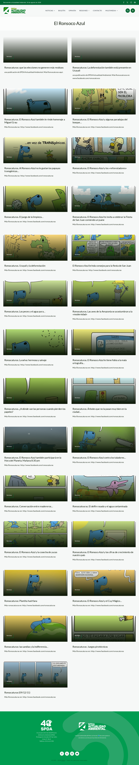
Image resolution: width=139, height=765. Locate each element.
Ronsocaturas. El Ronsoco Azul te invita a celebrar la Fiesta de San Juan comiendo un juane (102, 218)
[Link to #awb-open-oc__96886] (128, 10)
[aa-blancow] (92, 723)
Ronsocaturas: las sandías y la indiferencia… (26, 646)
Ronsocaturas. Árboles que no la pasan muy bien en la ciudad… (99, 410)
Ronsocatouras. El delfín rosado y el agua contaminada (100, 506)
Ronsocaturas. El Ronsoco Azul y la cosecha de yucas (30, 552)
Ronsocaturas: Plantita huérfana (20, 600)
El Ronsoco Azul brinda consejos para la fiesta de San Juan (102, 265)
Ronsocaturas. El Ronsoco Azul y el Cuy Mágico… (97, 600)
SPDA (63, 760)
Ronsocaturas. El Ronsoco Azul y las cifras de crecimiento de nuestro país (103, 554)
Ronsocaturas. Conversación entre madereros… (28, 506)
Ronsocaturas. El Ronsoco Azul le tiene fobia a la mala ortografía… (100, 361)
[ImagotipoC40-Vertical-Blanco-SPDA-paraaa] (46, 720)
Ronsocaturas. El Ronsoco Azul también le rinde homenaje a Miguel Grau (34, 121)
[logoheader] (14, 8)
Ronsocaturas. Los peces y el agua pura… (24, 311)
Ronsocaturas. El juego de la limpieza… (23, 216)
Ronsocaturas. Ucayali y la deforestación (24, 265)
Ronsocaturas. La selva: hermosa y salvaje (25, 360)
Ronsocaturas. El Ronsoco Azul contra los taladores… (99, 457)
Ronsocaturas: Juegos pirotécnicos (90, 646)
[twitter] (127, 2)
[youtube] (135, 2)
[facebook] (124, 2)
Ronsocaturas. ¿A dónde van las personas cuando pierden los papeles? (34, 410)
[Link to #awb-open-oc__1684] (133, 10)
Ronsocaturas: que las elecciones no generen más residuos (33, 67)
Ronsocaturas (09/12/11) (17, 692)
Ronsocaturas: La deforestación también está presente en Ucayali (102, 69)
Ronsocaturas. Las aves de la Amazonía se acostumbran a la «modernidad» (102, 313)
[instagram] (131, 2)
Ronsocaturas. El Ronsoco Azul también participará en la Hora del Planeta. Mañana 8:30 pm (32, 459)
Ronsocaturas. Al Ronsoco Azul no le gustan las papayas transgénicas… (32, 170)
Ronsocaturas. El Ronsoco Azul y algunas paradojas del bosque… (100, 121)
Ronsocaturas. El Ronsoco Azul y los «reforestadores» (100, 168)
